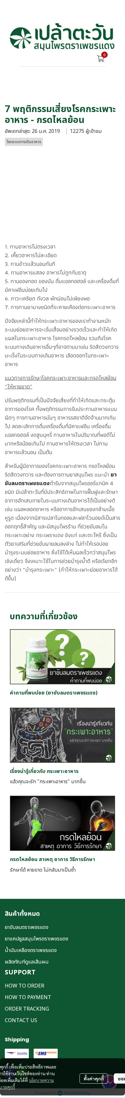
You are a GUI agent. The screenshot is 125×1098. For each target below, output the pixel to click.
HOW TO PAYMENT (28, 997)
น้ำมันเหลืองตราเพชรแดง (31, 950)
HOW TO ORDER (24, 986)
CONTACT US (21, 1020)
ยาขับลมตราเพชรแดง (26, 927)
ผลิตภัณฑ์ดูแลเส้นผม (26, 962)
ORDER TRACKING (27, 1009)
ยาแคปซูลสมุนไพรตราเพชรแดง (36, 939)
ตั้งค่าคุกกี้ (94, 1078)
